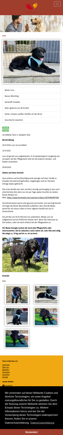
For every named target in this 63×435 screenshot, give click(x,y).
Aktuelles (5, 370)
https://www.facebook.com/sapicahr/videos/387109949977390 (33, 198)
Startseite (6, 365)
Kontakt (5, 377)
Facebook (9, 386)
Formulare (6, 372)
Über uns (5, 367)
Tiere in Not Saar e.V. (31, 7)
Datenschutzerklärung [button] (42, 423)
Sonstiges (5, 375)
